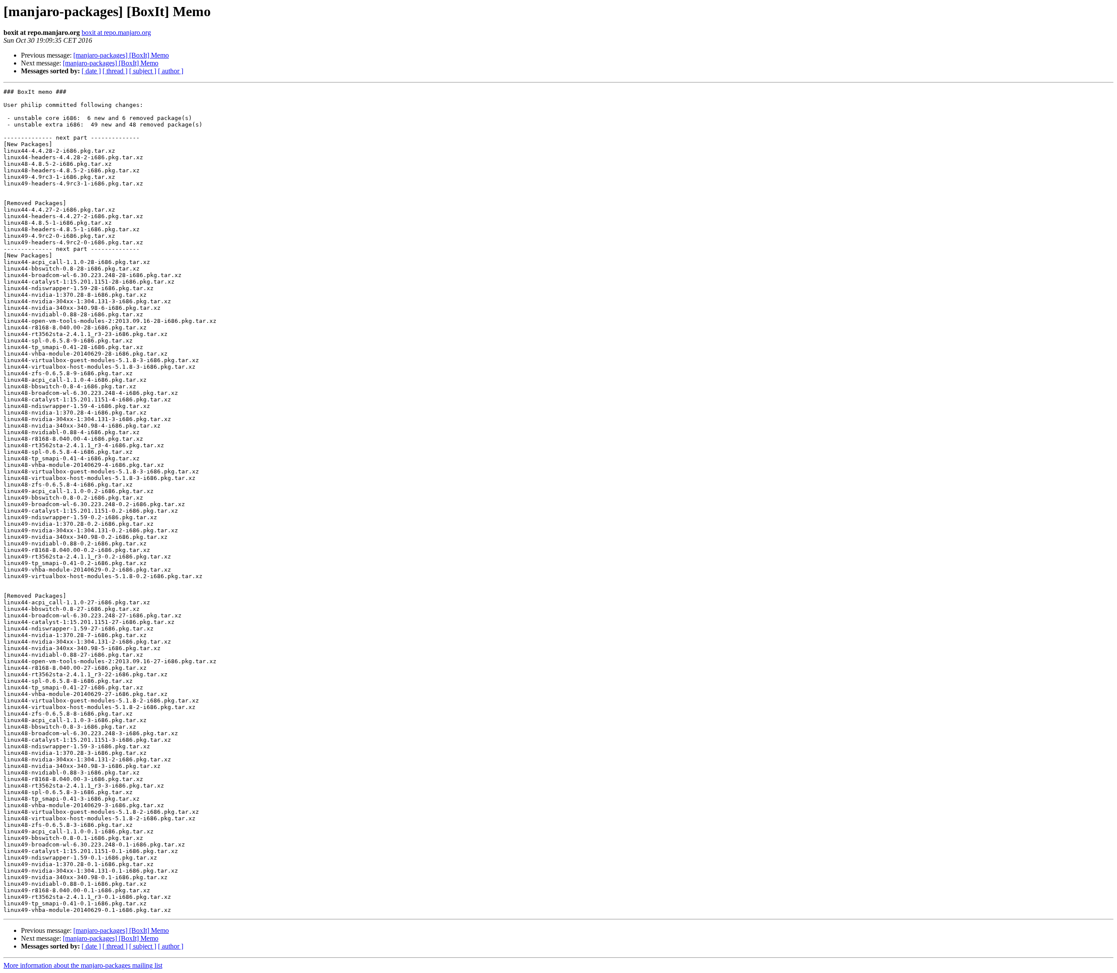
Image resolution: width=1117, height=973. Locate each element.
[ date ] (91, 71)
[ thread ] (115, 71)
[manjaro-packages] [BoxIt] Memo (121, 55)
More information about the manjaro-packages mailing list (82, 965)
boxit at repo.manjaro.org (116, 32)
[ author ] (170, 71)
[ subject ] (142, 71)
